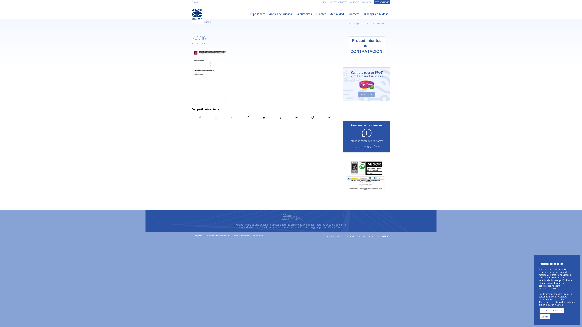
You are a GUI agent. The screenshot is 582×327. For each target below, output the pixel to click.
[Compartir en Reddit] (313, 117)
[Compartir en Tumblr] (280, 117)
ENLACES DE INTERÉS (338, 2)
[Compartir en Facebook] (200, 117)
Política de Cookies (548, 288)
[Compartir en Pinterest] (248, 117)
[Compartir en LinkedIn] (264, 117)
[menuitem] (324, 2)
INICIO (324, 2)
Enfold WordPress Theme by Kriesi (248, 236)
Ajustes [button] (544, 316)
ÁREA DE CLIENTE (382, 2)
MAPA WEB (366, 2)
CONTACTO (354, 2)
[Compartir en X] (216, 117)
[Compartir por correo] (329, 117)
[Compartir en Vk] (296, 117)
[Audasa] (198, 14)
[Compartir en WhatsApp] (232, 117)
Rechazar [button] (557, 310)
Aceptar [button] (545, 310)
